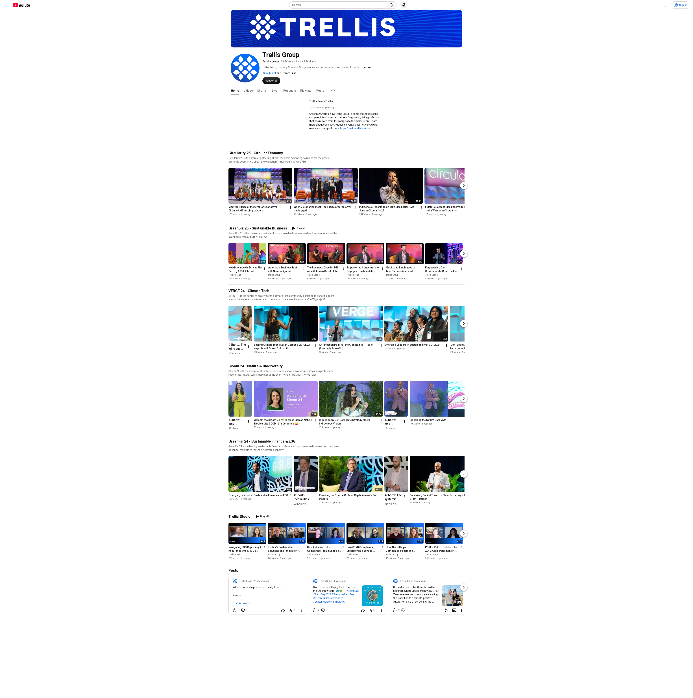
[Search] (391, 5)
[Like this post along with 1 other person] (234, 610)
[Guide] (6, 5)
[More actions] (290, 207)
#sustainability (334, 598)
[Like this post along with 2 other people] (395, 610)
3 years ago (340, 581)
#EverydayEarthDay (343, 594)
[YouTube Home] (21, 5)
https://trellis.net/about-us (355, 128)
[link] (268, 596)
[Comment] (454, 610)
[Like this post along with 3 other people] (314, 610)
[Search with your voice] (403, 5)
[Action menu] (301, 610)
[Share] (283, 610)
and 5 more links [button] (286, 73)
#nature (339, 601)
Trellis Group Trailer (321, 101)
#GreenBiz (319, 598)
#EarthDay (353, 590)
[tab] (235, 90)
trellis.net (270, 73)
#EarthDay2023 (322, 594)
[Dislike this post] (243, 610)
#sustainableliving (323, 601)
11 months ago (261, 581)
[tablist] (346, 90)
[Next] (463, 185)
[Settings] (666, 5)
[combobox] (338, 5)
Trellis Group (234, 275)
